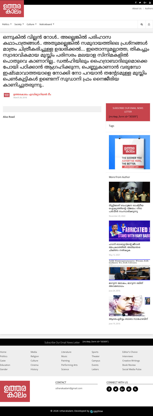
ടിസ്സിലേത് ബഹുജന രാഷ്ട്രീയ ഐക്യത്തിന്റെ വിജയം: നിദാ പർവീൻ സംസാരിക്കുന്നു (126, 208)
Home (3, 351)
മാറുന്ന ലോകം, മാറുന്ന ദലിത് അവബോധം (126, 285)
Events (95, 364)
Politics (3, 356)
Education (5, 364)
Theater (96, 356)
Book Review (129, 364)
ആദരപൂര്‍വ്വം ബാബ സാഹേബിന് (128, 319)
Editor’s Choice (129, 351)
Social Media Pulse (131, 369)
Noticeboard (45, 24)
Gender (4, 369)
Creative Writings (131, 360)
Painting (65, 360)
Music (64, 356)
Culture (30, 24)
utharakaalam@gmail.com (68, 388)
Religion (35, 356)
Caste (3, 360)
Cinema (34, 364)
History (34, 369)
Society (18, 24)
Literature (66, 351)
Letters (95, 369)
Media (34, 351)
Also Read (9, 116)
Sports (95, 351)
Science (65, 369)
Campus (96, 360)
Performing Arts (69, 364)
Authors (149, 8)
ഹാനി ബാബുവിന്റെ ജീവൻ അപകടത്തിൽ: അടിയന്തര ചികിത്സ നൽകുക (124, 247)
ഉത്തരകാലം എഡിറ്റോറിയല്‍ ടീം (32, 94)
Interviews (127, 356)
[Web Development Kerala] (96, 411)
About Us (136, 8)
